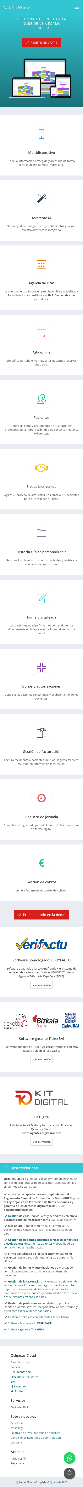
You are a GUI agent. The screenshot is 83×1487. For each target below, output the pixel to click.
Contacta (16, 1442)
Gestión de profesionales (24, 1303)
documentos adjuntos (38, 1243)
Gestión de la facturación (24, 1281)
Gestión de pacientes (22, 1240)
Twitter (19, 1391)
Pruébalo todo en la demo (43, 914)
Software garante (26, 1329)
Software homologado (30, 1323)
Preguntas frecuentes (24, 1377)
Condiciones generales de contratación (36, 1437)
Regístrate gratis (43, 42)
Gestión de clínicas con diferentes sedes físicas (38, 1317)
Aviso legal (17, 1428)
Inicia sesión (19, 1458)
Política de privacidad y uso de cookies (35, 1433)
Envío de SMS (19, 1407)
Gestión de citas (18, 1216)
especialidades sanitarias (34, 1311)
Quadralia (17, 1423)
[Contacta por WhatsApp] (69, 1458)
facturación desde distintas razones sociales (41, 1295)
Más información (41, 985)
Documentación (21, 1372)
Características (20, 1362)
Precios (15, 1367)
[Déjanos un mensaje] (69, 1473)
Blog (13, 1381)
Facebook (20, 1386)
